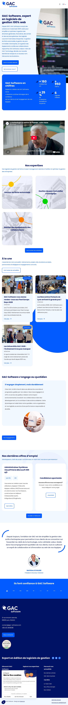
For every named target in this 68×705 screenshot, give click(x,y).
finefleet (14, 200)
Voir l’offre (9, 506)
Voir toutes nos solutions (34, 250)
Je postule (51, 495)
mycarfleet (16, 193)
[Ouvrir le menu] (60, 4)
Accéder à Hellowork (34, 516)
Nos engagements (9, 438)
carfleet (14, 190)
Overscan (22, 701)
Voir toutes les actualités (11, 270)
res (42, 186)
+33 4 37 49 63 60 (7, 628)
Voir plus (6, 319)
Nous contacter (8, 635)
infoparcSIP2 (16, 203)
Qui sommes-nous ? (10, 69)
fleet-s (13, 197)
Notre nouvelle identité (10, 62)
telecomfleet (21, 234)
